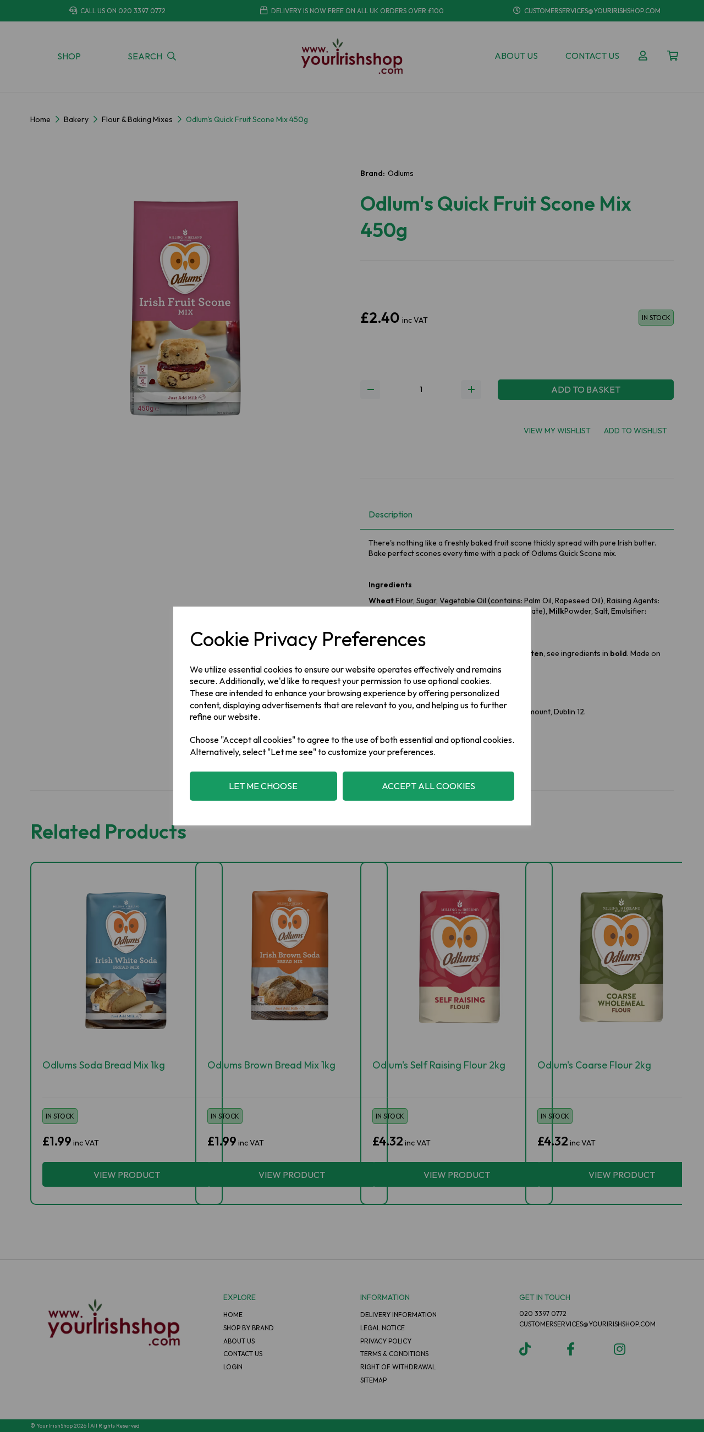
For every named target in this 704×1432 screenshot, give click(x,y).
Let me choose (263, 785)
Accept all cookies (428, 785)
